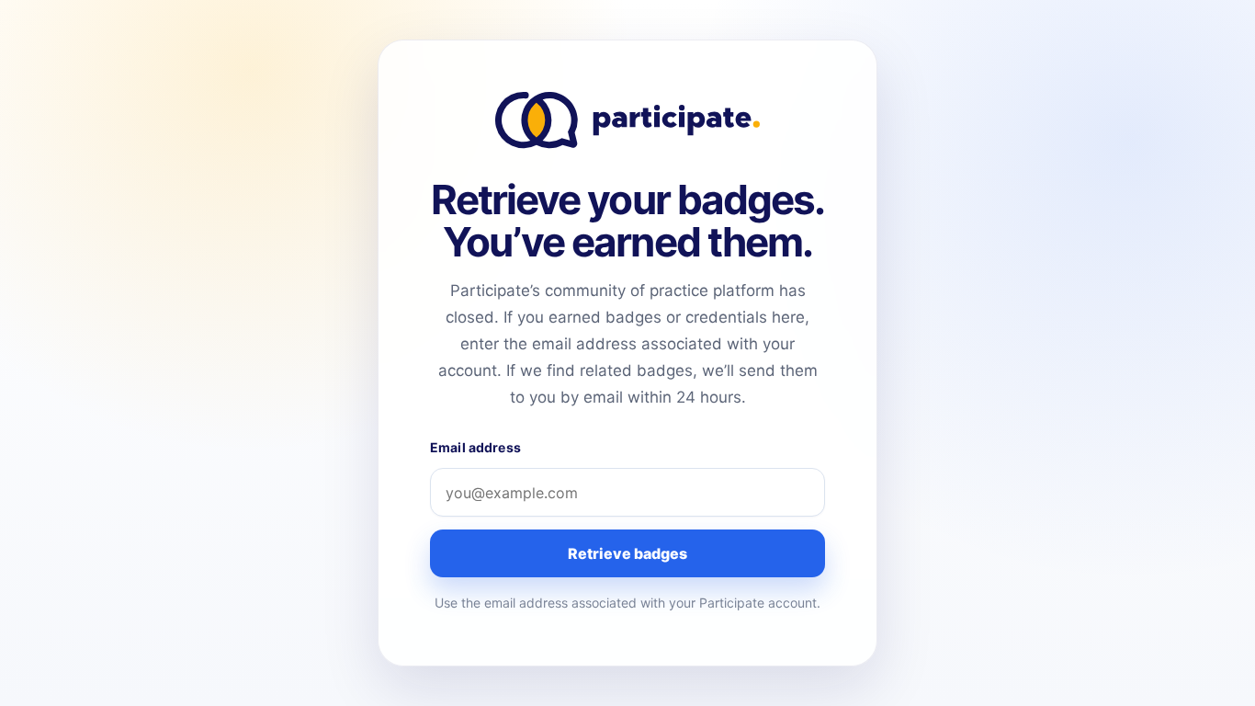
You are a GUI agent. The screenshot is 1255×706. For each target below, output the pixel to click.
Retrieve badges (627, 553)
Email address (475, 447)
